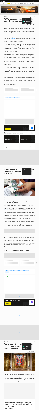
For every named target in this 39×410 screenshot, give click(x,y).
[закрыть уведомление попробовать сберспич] (30, 19)
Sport (33, 3)
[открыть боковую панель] (33, 1)
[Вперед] (36, 90)
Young (36, 3)
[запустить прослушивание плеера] (30, 16)
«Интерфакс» (13, 38)
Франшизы (17, 3)
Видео (25, 3)
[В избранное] (34, 88)
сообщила (6, 209)
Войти (30, 1)
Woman (30, 3)
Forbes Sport (6, 143)
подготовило (18, 76)
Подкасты (21, 3)
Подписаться (8, 128)
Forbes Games (5, 3)
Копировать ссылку (31, 24)
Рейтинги (12, 3)
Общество (22, 143)
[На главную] (3, 1)
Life (27, 3)
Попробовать (25, 23)
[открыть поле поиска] (35, 1)
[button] (38, 1)
